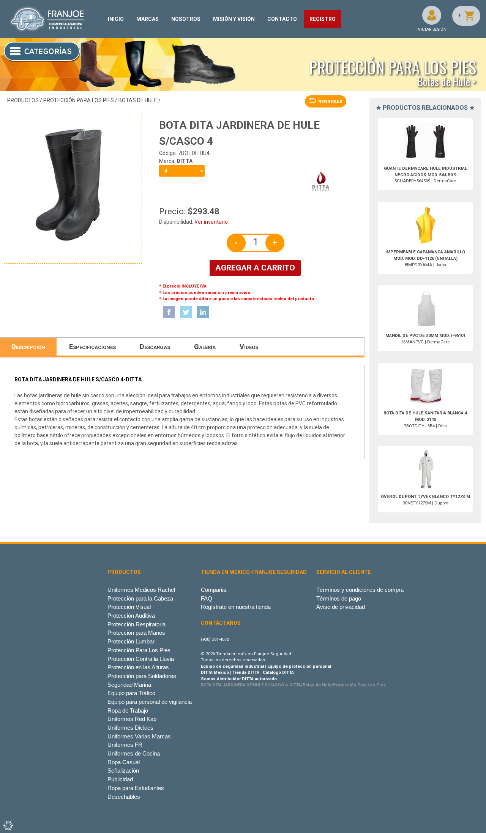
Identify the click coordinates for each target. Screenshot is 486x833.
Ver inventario (211, 222)
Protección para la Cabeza (140, 598)
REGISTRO (322, 19)
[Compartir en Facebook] (169, 312)
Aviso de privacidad (340, 607)
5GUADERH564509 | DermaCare (425, 175)
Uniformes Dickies (130, 727)
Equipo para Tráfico (131, 693)
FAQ (206, 598)
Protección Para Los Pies (78, 100)
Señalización (123, 770)
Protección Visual (129, 607)
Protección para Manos (136, 632)
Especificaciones (92, 347)
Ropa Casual (123, 762)
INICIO (116, 19)
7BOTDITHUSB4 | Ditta (425, 419)
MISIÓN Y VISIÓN (234, 19)
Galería (205, 347)
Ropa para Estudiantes (135, 788)
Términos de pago (338, 598)
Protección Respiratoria (136, 624)
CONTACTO (282, 19)
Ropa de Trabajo (127, 710)
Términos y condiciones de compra (360, 589)
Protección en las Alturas (138, 667)
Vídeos (249, 347)
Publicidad (120, 779)
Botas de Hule (137, 100)
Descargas (155, 347)
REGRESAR (330, 101)
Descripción (28, 347)
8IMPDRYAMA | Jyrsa (425, 258)
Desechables (123, 796)
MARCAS (147, 19)
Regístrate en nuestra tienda (236, 607)
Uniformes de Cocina (133, 753)
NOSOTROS (185, 19)
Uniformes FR (124, 744)
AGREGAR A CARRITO (255, 267)
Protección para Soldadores (141, 676)
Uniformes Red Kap (131, 719)
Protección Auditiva (131, 615)
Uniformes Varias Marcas (139, 736)
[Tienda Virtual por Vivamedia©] (7, 825)
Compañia (213, 589)
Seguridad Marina (129, 684)
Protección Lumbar (131, 641)
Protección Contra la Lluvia (140, 659)
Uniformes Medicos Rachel (141, 589)
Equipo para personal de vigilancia (149, 702)
